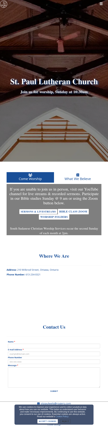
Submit (54, 391)
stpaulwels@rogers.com (56, 403)
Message (12, 365)
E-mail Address (15, 349)
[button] (38, 211)
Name (11, 341)
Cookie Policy (61, 416)
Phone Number (15, 357)
